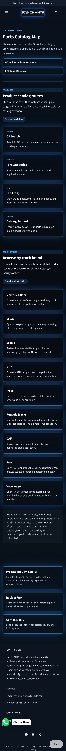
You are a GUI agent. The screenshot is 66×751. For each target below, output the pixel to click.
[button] (6, 12)
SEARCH (10, 721)
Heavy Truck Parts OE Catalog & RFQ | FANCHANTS (31, 746)
